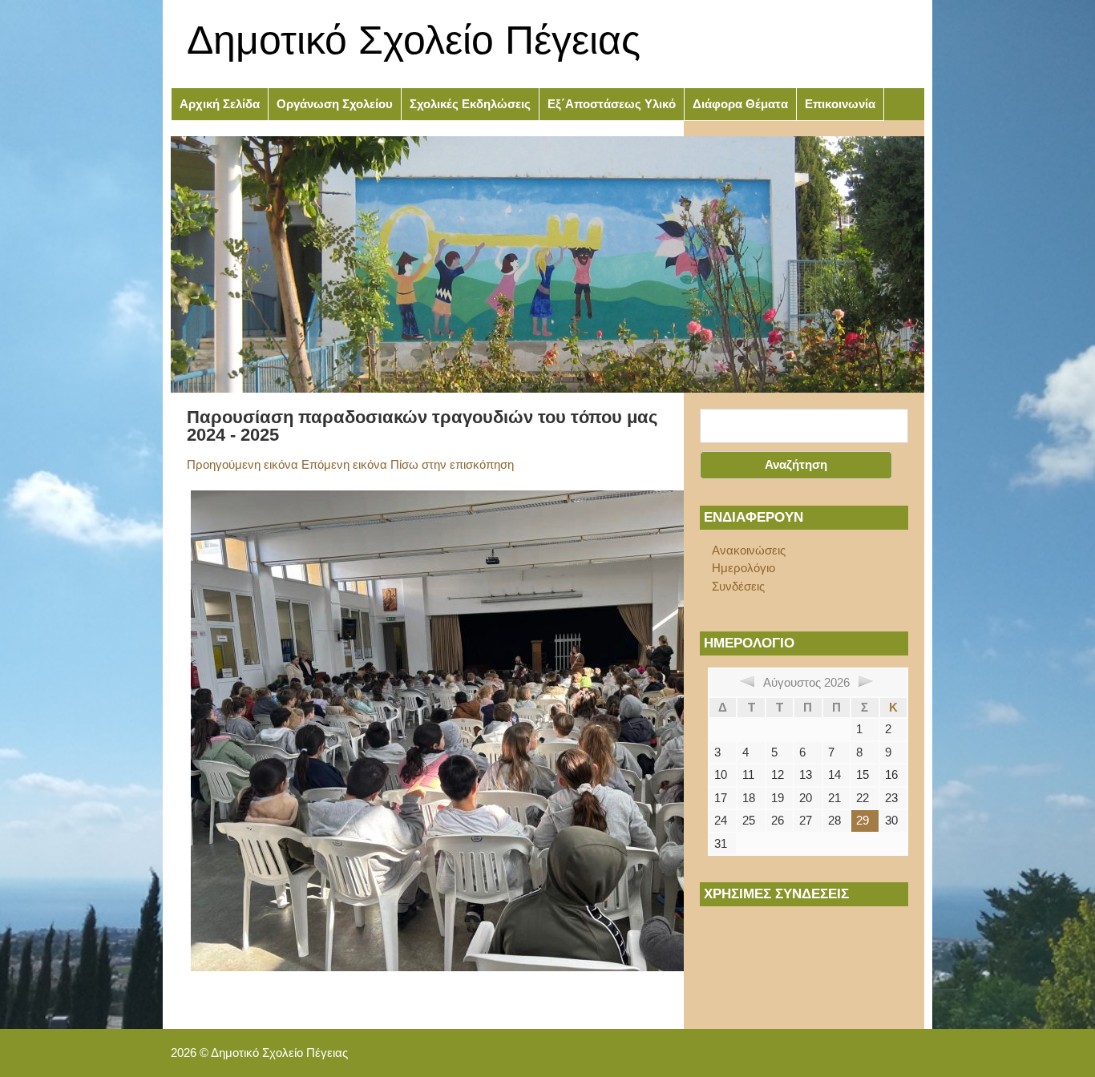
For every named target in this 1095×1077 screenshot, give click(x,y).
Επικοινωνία (840, 104)
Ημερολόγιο (743, 568)
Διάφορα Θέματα (740, 104)
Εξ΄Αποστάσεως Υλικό (612, 104)
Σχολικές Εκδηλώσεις (470, 104)
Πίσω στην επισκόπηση (452, 464)
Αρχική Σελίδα (220, 104)
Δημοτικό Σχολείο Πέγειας (413, 40)
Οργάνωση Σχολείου (335, 104)
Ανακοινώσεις (749, 550)
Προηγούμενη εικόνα (242, 464)
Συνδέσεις (738, 586)
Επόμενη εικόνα (344, 464)
